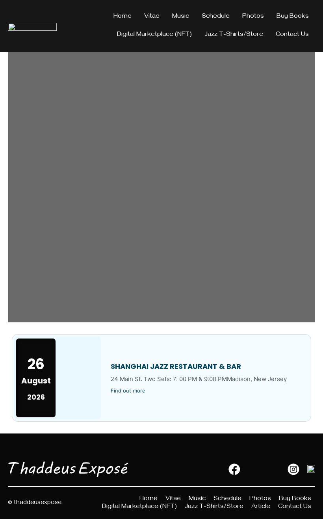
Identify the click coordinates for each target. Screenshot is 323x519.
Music (180, 17)
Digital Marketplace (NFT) (154, 35)
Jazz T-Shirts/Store (233, 35)
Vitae (152, 17)
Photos (253, 17)
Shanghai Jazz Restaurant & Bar (176, 366)
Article (260, 507)
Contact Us (292, 35)
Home (122, 17)
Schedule (216, 17)
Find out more (128, 390)
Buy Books (293, 17)
